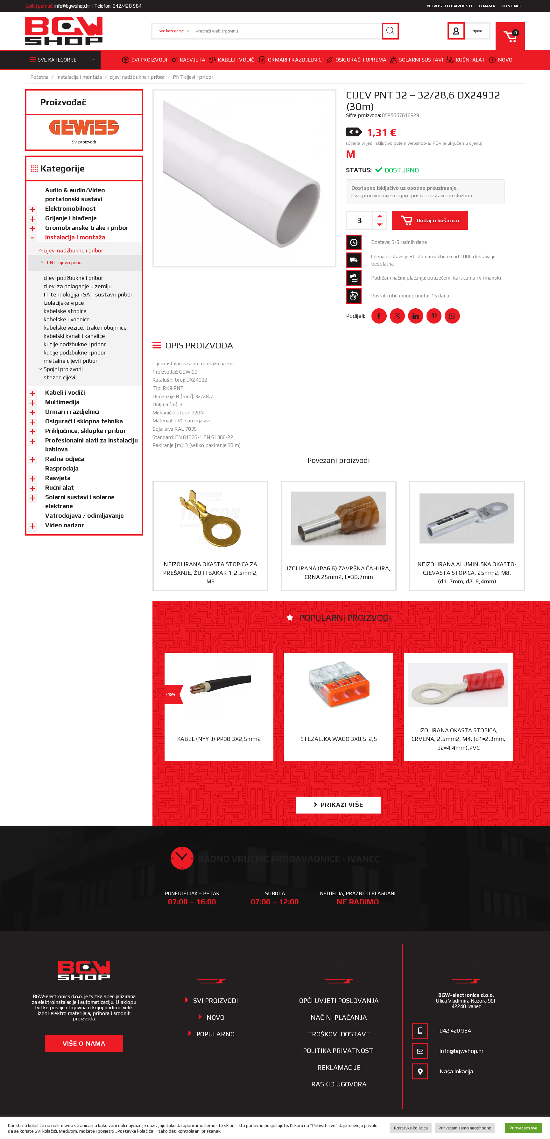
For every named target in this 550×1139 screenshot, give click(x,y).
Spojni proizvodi (63, 369)
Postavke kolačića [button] (411, 1128)
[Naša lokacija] (420, 1071)
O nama (487, 6)
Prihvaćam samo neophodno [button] (465, 1128)
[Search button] (390, 31)
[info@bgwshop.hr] (420, 1051)
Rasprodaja (62, 468)
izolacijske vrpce (64, 302)
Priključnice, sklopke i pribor (85, 430)
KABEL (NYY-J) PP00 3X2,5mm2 (219, 738)
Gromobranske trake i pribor (87, 227)
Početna (39, 77)
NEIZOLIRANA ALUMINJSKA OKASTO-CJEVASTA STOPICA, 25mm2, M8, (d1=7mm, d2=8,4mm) (467, 573)
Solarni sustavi (421, 59)
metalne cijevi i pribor (70, 360)
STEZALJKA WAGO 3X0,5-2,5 (338, 738)
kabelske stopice (65, 311)
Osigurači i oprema (361, 59)
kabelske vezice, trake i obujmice (85, 327)
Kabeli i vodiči (237, 59)
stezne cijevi (59, 377)
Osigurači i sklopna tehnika (84, 421)
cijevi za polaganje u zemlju (78, 286)
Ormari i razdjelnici (295, 59)
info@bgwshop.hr (72, 6)
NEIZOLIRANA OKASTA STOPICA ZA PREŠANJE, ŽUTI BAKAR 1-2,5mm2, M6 (210, 573)
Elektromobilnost (70, 208)
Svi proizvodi (149, 59)
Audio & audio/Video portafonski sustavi (75, 194)
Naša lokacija (456, 1071)
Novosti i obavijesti (449, 6)
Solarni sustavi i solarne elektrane (80, 501)
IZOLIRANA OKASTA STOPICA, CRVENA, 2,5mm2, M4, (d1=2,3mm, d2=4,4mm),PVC (458, 739)
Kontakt (511, 6)
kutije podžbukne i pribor (75, 352)
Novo (505, 59)
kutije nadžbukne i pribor (75, 344)
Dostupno (401, 170)
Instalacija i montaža (79, 77)
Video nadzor (64, 525)
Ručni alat (471, 59)
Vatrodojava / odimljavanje (84, 515)
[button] (338, 805)
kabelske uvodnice (67, 319)
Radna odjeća (64, 458)
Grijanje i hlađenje (71, 218)
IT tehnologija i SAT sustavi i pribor (88, 294)
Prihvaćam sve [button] (524, 1127)
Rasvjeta (193, 59)
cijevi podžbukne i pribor (73, 277)
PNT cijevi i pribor (193, 77)
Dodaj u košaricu (438, 220)
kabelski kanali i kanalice (74, 335)
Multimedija (62, 401)
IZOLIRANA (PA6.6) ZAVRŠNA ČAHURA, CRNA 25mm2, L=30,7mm (339, 572)
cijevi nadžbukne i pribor (137, 77)
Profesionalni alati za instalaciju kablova (91, 445)
